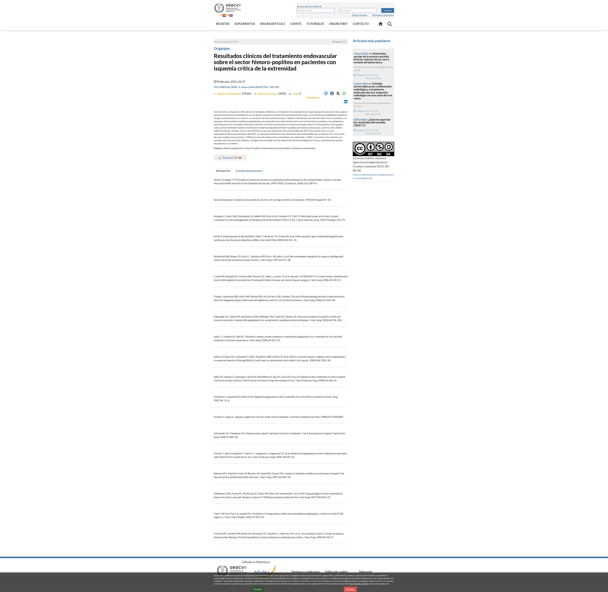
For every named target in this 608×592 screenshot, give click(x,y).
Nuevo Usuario (359, 15)
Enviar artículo (272, 23)
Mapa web (365, 571)
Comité (295, 23)
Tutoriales (315, 23)
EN (228, 15)
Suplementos (244, 23)
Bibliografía (223, 170)
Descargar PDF (230, 157)
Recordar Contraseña (382, 15)
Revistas (222, 23)
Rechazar (350, 589)
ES (221, 15)
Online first (338, 23)
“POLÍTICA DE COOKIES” (359, 583)
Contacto (361, 23)
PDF (345, 41)
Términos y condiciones (305, 571)
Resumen (370, 78)
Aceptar (388, 10)
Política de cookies (336, 571)
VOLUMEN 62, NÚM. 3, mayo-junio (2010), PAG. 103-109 (246, 86)
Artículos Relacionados (249, 170)
